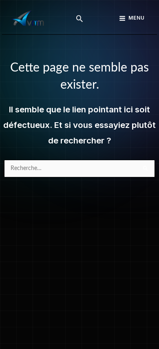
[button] (79, 18)
